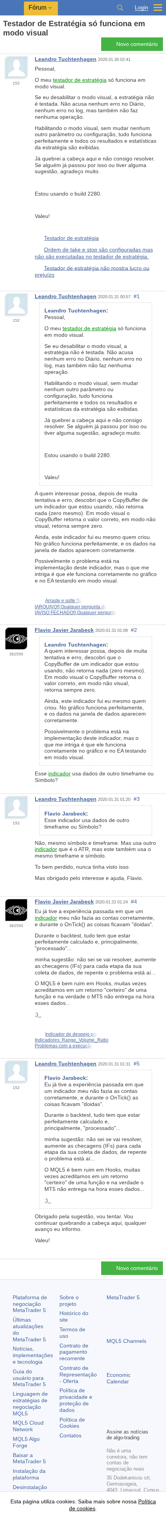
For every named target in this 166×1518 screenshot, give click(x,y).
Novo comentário (137, 44)
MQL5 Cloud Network (28, 1426)
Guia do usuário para (29, 1378)
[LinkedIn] (111, 1421)
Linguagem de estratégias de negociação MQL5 (30, 1403)
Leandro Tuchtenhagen (66, 59)
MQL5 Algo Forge (26, 1442)
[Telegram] (123, 1408)
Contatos (70, 1435)
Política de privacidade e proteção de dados (75, 1400)
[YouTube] (148, 1408)
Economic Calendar (118, 1378)
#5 (137, 1063)
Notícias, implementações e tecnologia (33, 1355)
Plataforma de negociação (30, 1304)
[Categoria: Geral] (15, 46)
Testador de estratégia (71, 238)
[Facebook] (111, 1408)
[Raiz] (5, 46)
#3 (137, 799)
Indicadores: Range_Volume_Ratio (71, 1040)
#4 (134, 901)
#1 (137, 296)
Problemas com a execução (64, 1046)
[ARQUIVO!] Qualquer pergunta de (71, 607)
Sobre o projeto (69, 1300)
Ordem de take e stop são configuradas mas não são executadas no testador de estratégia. (94, 253)
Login (141, 7)
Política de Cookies (72, 1423)
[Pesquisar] (120, 7)
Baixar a (29, 1458)
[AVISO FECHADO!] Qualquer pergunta (76, 612)
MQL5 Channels (126, 1341)
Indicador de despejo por (71, 1034)
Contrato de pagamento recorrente (73, 1352)
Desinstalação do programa (30, 1490)
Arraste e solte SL (63, 600)
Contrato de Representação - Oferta (78, 1374)
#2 (134, 630)
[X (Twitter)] (136, 1408)
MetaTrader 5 (123, 1297)
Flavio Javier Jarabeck (64, 630)
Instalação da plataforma (29, 1474)
